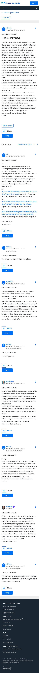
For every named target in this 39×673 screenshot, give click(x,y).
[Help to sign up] (34, 144)
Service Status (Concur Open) (12, 649)
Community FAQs (8, 609)
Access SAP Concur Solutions (12, 619)
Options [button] (6, 17)
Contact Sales (7, 629)
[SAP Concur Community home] (6, 3)
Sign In (34, 3)
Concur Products (8, 626)
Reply (7, 135)
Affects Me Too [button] (7, 125)
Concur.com (6, 622)
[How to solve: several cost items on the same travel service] (37, 144)
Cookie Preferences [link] (14, 662)
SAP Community (8, 642)
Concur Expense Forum (11, 13)
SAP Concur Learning (9, 652)
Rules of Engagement (9, 606)
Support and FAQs (8, 612)
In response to (11, 251)
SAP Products (7, 639)
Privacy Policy (6, 660)
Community (16, 3)
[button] (35, 28)
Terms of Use (14, 660)
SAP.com (5, 635)
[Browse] (3, 8)
